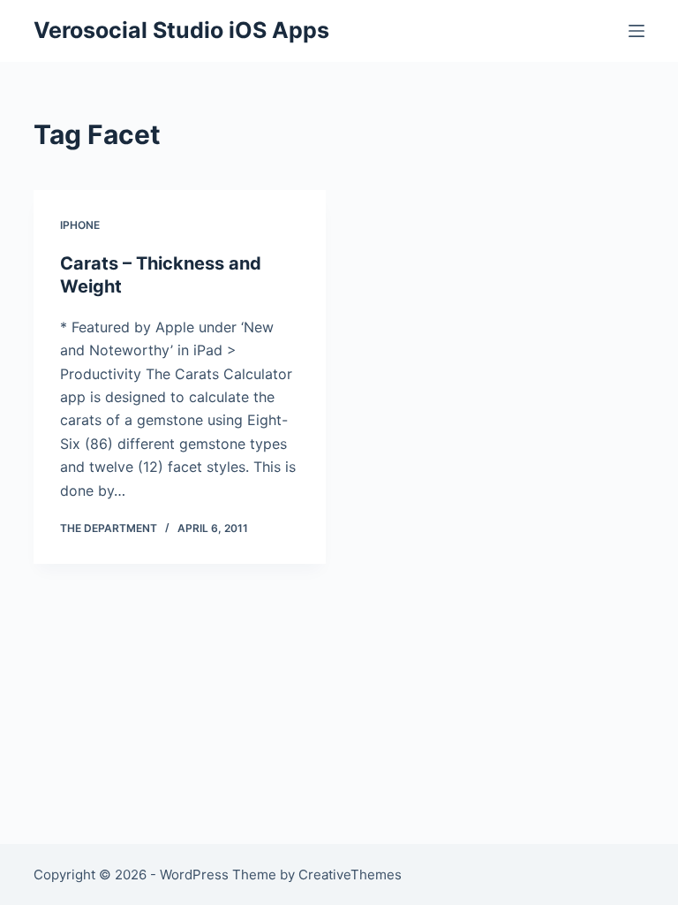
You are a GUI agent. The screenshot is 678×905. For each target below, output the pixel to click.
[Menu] (636, 31)
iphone (80, 225)
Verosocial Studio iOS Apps (181, 30)
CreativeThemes (350, 874)
